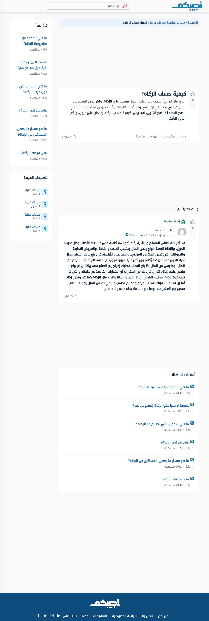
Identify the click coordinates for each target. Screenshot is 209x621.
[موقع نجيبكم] (187, 6)
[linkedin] (58, 616)
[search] (123, 6)
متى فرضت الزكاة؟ (176, 479)
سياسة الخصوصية (124, 616)
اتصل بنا (147, 616)
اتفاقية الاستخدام (94, 616)
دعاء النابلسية (164, 230)
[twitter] (45, 616)
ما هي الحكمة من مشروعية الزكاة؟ (164, 387)
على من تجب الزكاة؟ (175, 442)
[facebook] (38, 616)
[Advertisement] (129, 59)
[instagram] (51, 616)
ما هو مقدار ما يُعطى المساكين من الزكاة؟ (159, 461)
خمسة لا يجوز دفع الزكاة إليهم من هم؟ (161, 405)
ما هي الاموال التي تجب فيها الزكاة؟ (163, 424)
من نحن (163, 616)
